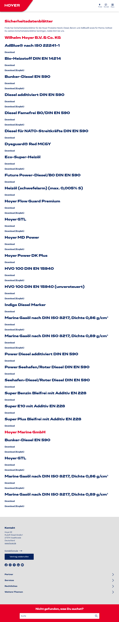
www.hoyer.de (10, 543)
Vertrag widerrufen (19, 557)
